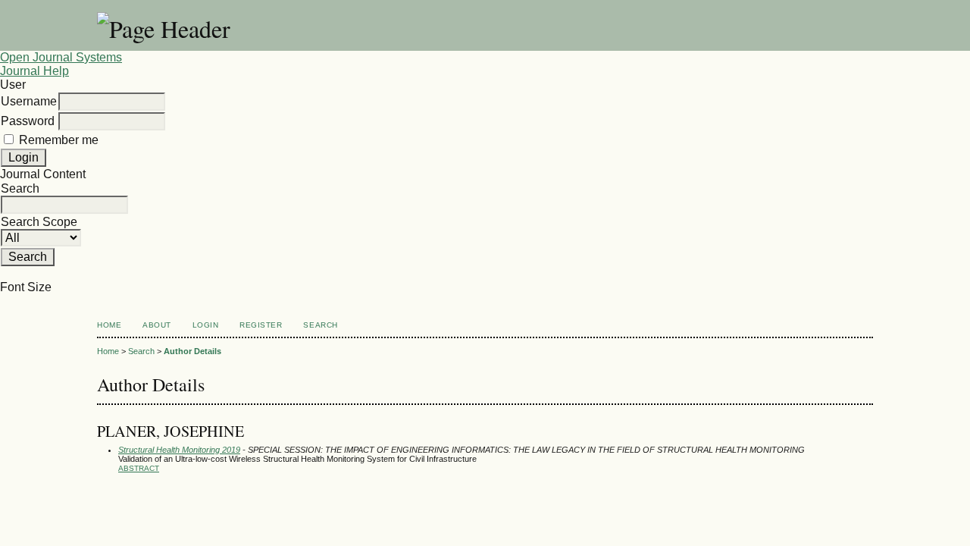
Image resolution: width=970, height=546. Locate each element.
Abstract (138, 468)
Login (205, 325)
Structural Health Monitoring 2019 (179, 449)
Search (320, 325)
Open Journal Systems (61, 57)
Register (260, 325)
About (156, 325)
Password (28, 121)
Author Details (192, 351)
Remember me (59, 139)
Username (29, 101)
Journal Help (34, 70)
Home (109, 325)
